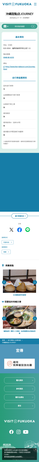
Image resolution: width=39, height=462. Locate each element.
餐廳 (4, 252)
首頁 (3, 340)
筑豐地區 (6, 242)
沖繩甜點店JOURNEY (9, 342)
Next (35, 282)
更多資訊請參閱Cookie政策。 (13, 456)
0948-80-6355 (8, 57)
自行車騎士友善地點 (14, 340)
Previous (4, 282)
